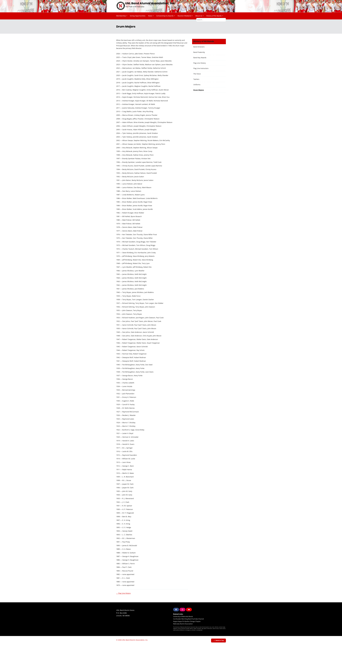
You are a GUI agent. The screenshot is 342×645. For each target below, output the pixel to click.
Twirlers (196, 79)
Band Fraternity (199, 52)
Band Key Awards (199, 57)
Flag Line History (123, 593)
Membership (121, 16)
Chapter (198, 621)
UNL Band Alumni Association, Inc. (150, 3)
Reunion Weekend (184, 16)
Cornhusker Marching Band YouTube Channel (188, 619)
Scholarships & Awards (164, 16)
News (150, 16)
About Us (198, 16)
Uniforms (196, 84)
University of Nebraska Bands (183, 616)
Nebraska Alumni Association (183, 624)
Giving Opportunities (137, 16)
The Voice (197, 74)
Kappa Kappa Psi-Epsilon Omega (184, 621)
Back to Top (219, 640)
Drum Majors (198, 90)
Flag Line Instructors (200, 68)
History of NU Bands (214, 16)
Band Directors (199, 47)
